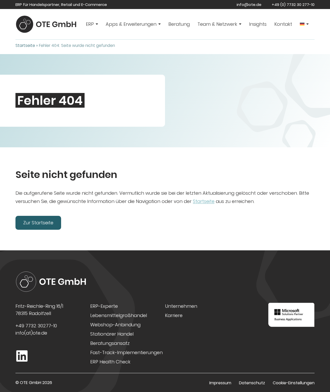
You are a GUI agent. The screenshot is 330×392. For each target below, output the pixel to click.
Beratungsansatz (110, 343)
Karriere (174, 315)
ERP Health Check (110, 362)
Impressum (220, 383)
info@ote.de (249, 4)
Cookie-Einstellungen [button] (294, 383)
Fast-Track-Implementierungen (126, 352)
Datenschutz (252, 383)
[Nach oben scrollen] (320, 373)
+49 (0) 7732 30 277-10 (293, 4)
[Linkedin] (21, 356)
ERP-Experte (104, 306)
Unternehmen (181, 306)
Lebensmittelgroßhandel (118, 315)
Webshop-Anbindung (115, 324)
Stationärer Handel (112, 334)
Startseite (25, 45)
